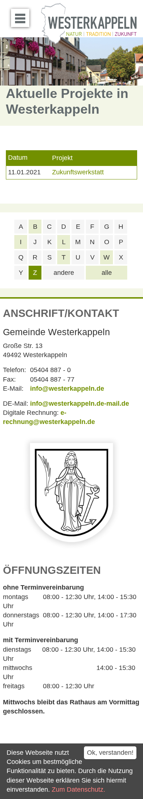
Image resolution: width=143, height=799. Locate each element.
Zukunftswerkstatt (78, 172)
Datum (17, 158)
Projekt (62, 158)
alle (107, 272)
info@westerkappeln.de (67, 388)
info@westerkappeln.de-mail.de (79, 403)
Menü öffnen (20, 18)
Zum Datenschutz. (78, 789)
